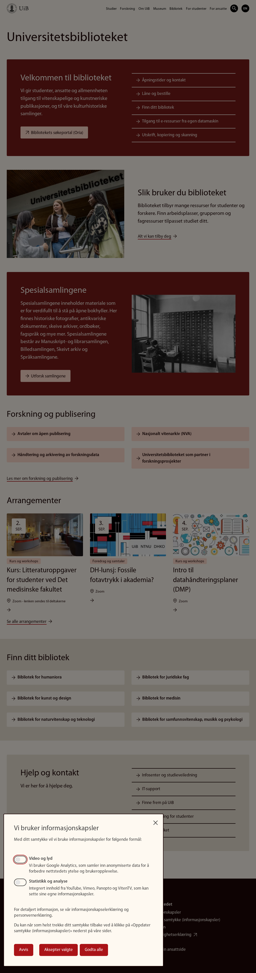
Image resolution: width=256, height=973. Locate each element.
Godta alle (94, 950)
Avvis (23, 950)
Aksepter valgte (58, 950)
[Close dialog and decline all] (155, 821)
